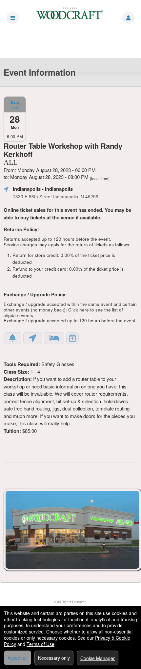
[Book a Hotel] (54, 338)
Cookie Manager (97, 658)
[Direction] (32, 338)
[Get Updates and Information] (12, 338)
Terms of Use (40, 644)
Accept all (18, 658)
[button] (128, 18)
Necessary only (54, 658)
